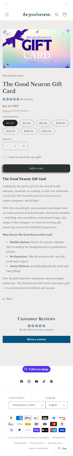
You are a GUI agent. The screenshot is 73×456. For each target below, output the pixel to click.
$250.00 (46, 131)
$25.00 (26, 123)
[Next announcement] (66, 5)
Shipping (6, 111)
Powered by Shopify (40, 437)
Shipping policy (55, 443)
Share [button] (9, 298)
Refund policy (59, 437)
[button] (7, 14)
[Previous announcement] (6, 5)
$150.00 (10, 131)
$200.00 (28, 131)
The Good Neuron (23, 437)
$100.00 (60, 123)
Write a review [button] (36, 339)
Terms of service (37, 443)
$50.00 (43, 123)
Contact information (38, 448)
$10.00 (10, 123)
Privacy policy (20, 443)
